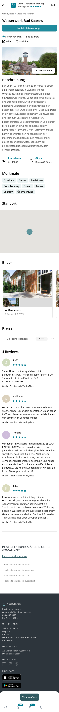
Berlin (31, 13)
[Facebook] (4, 664)
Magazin (6, 631)
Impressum (7, 640)
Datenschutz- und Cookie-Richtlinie (19, 637)
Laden (54, 5)
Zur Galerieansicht (43, 70)
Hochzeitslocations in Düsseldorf (19, 581)
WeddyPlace (8, 13)
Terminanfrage (29, 697)
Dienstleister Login (11, 653)
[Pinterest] (17, 664)
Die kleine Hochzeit (26, 338)
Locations (21, 13)
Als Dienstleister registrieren (16, 650)
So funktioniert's (10, 628)
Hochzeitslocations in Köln (16, 575)
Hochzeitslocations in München (19, 570)
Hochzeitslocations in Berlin (17, 564)
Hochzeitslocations (14, 556)
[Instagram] (10, 664)
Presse (5, 634)
